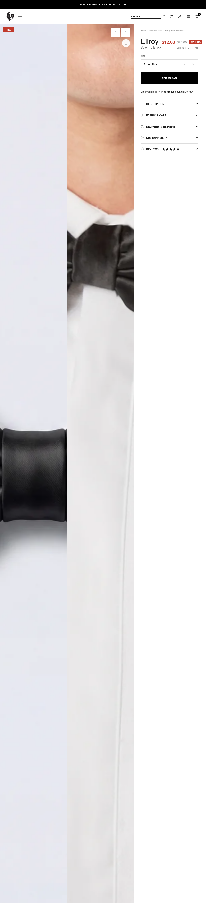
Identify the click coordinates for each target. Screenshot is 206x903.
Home (143, 30)
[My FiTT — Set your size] (188, 16)
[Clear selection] (193, 64)
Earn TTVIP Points (187, 47)
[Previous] (115, 32)
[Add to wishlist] (126, 43)
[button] (170, 149)
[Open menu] (20, 16)
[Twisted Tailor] (10, 16)
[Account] (180, 16)
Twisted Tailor (155, 30)
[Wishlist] (171, 16)
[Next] (125, 32)
